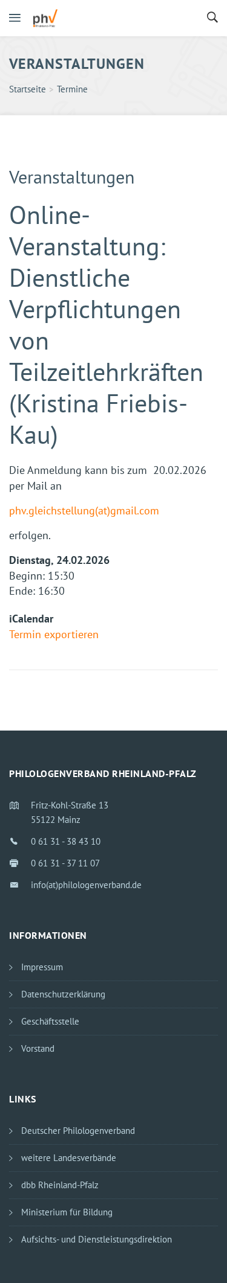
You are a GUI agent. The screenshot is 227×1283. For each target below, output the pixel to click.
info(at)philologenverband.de (86, 885)
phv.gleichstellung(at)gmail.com (84, 510)
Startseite (27, 89)
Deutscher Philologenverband (78, 1130)
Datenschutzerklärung (63, 994)
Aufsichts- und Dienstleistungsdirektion (96, 1239)
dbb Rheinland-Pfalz (60, 1185)
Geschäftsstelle (50, 1021)
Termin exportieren (54, 634)
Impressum (42, 967)
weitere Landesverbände (68, 1157)
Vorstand (37, 1048)
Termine (72, 89)
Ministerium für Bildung (67, 1212)
